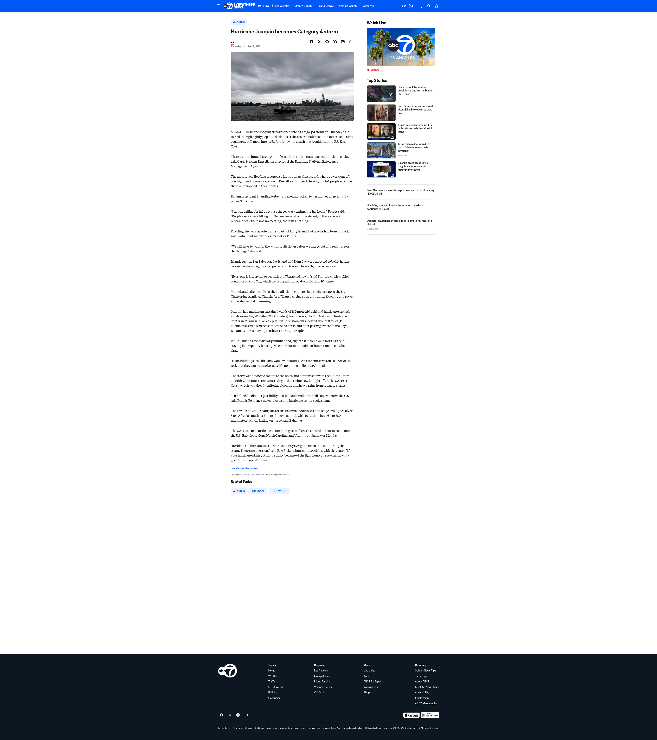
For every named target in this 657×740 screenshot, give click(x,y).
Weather (273, 676)
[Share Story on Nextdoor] (335, 42)
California (368, 6)
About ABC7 (422, 681)
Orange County (303, 6)
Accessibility (422, 692)
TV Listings (421, 676)
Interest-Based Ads (331, 728)
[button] (218, 5)
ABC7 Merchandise (426, 703)
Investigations (371, 687)
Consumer (274, 698)
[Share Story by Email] (343, 42)
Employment (422, 698)
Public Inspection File (352, 728)
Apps (366, 676)
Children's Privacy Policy (266, 728)
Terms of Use (314, 728)
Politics (272, 692)
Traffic (271, 681)
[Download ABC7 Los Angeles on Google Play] (430, 715)
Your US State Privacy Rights (293, 728)
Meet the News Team (427, 687)
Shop (367, 692)
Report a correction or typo (244, 468)
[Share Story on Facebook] (311, 42)
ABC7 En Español (374, 681)
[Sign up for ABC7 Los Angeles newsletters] (246, 715)
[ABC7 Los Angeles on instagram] (238, 715)
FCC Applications (373, 728)
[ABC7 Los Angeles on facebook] (221, 715)
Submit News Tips (425, 670)
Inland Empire (325, 6)
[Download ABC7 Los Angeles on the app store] (411, 715)
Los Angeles (282, 6)
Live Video (369, 670)
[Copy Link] (351, 42)
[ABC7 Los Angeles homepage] (239, 6)
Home (271, 670)
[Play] (401, 47)
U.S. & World (275, 687)
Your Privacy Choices (242, 728)
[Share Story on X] (319, 42)
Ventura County (348, 6)
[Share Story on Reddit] (327, 42)
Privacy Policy (224, 728)
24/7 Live (264, 6)
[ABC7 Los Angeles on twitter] (229, 715)
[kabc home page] (227, 670)
